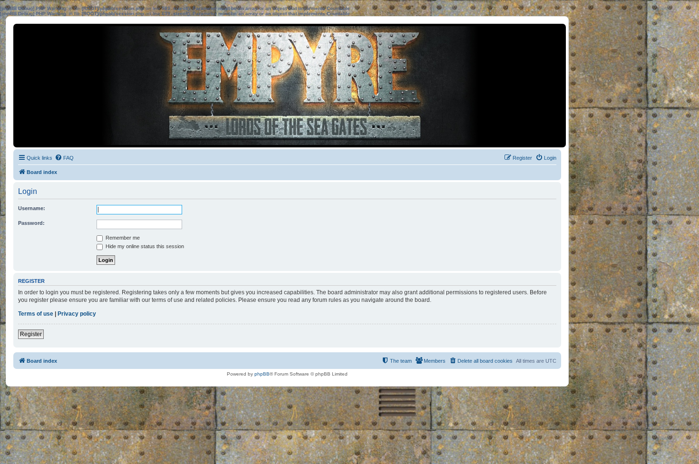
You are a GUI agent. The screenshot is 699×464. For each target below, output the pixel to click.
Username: (31, 208)
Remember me (122, 238)
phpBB (262, 374)
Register (31, 334)
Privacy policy (77, 313)
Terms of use (35, 313)
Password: (31, 223)
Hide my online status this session (144, 246)
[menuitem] (64, 158)
